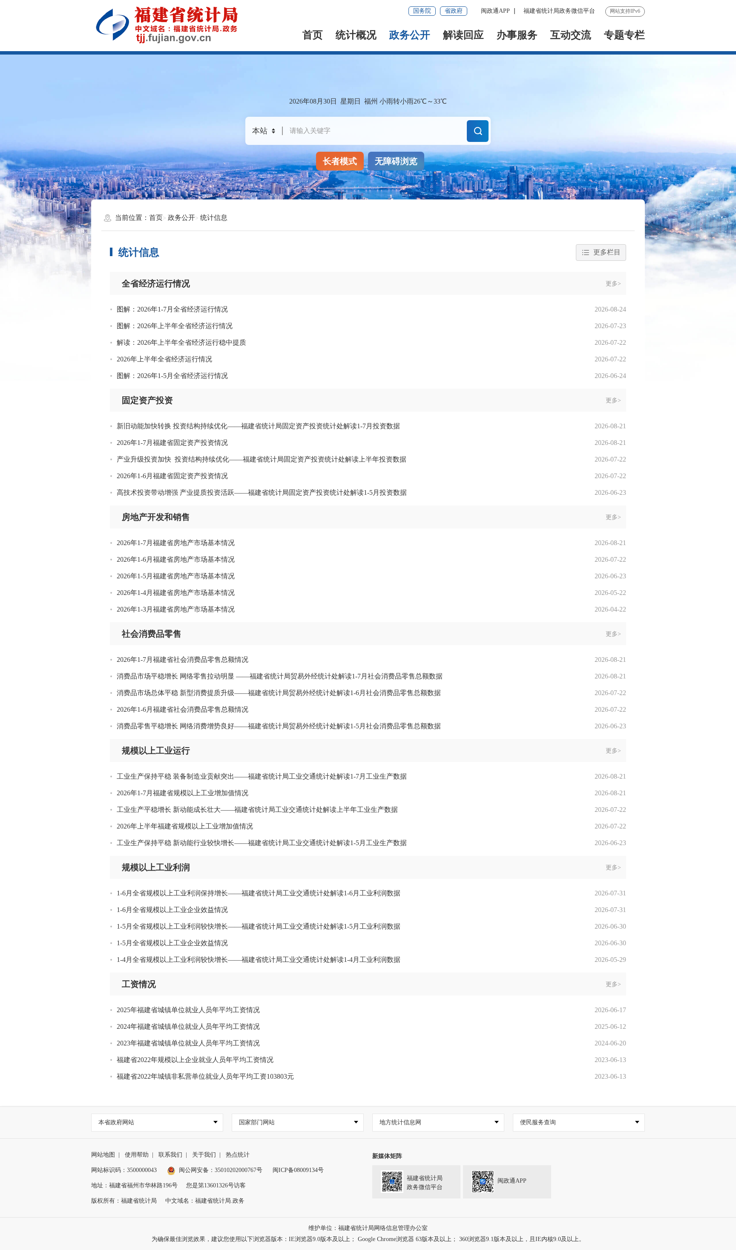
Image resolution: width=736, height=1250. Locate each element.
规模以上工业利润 (156, 867)
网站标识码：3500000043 (124, 1170)
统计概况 (356, 34)
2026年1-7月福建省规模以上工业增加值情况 (182, 793)
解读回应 (463, 34)
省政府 (454, 11)
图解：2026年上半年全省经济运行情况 (175, 325)
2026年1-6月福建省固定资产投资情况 (172, 475)
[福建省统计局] (173, 25)
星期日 (350, 101)
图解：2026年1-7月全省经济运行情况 (172, 309)
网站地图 (103, 1155)
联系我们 (170, 1155)
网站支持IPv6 (625, 11)
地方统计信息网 (400, 1122)
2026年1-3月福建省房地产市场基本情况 (176, 609)
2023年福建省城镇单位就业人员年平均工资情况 (188, 1043)
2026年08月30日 (313, 101)
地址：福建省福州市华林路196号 (134, 1185)
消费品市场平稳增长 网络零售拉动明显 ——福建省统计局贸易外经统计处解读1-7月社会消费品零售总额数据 (280, 676)
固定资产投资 (147, 400)
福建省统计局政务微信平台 (559, 11)
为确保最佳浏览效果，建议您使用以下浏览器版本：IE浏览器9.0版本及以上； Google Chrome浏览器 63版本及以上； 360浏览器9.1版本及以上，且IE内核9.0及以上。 (368, 1239)
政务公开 (409, 34)
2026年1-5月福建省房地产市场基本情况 (176, 576)
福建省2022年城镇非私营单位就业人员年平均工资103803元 (205, 1076)
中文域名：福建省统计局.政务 (204, 1201)
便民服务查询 (538, 1122)
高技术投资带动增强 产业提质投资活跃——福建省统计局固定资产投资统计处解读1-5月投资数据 (262, 492)
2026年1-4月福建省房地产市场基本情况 (176, 592)
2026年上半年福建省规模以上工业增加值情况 (185, 826)
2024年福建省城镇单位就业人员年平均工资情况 (188, 1026)
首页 (312, 34)
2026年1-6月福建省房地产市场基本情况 (176, 559)
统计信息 (213, 217)
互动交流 (570, 34)
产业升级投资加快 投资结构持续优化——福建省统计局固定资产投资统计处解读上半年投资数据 (261, 459)
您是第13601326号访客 (216, 1185)
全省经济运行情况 (156, 283)
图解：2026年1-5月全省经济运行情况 (172, 375)
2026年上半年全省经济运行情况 (164, 359)
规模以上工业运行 (156, 750)
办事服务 (517, 34)
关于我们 (204, 1155)
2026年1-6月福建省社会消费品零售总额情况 (182, 709)
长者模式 (340, 161)
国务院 (422, 11)
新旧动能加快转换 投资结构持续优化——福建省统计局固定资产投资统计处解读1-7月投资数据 (258, 426)
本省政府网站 (116, 1122)
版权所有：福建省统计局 (124, 1201)
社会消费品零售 (151, 633)
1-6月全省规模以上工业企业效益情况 (172, 909)
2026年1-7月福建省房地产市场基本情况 (176, 542)
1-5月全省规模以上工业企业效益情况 (172, 943)
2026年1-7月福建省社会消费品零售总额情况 (182, 659)
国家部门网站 (257, 1122)
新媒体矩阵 (387, 1156)
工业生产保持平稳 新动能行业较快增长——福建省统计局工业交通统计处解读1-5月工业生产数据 (262, 842)
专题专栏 (624, 34)
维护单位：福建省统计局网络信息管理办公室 (368, 1228)
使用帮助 (137, 1155)
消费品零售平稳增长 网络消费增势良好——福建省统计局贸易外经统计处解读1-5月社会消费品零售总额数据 (279, 726)
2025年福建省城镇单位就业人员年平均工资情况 (188, 1009)
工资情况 (139, 984)
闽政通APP (495, 11)
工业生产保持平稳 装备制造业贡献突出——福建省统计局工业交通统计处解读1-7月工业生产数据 (262, 776)
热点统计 (238, 1155)
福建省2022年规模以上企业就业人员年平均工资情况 (195, 1059)
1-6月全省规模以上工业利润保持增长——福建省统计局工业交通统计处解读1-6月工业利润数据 (258, 893)
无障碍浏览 (396, 161)
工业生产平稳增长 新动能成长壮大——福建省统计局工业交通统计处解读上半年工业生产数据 (257, 809)
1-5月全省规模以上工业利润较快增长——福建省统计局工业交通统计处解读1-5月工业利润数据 (258, 926)
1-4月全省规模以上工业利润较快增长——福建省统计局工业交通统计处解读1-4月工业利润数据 (258, 959)
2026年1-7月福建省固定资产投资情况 (172, 442)
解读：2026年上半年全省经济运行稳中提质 (181, 342)
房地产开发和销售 (156, 517)
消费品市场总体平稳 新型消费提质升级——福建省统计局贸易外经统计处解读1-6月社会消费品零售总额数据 (279, 692)
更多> (613, 283)
